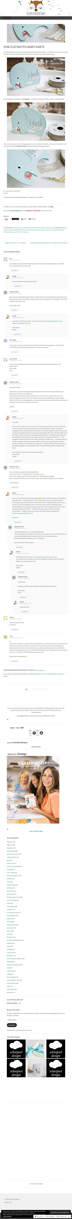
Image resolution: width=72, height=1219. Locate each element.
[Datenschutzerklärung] (55, 1068)
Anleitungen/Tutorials (13, 854)
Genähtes (10, 909)
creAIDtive (10, 879)
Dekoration (10, 888)
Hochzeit (9, 922)
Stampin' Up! (48, 230)
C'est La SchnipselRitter (13, 866)
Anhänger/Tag (11, 851)
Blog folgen (13, 1010)
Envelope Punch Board (13, 897)
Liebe (8, 934)
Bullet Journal (10, 863)
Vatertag (9, 974)
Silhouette (49, 228)
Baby (24, 228)
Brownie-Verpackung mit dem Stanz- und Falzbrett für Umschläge (49, 243)
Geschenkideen (11, 915)
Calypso (6, 230)
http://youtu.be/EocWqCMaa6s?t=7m (22, 513)
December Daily (11, 885)
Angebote (9, 848)
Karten (28, 228)
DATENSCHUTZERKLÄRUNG (12, 1199)
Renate (14, 276)
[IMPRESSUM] (55, 1049)
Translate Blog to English (36, 1184)
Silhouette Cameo (39, 230)
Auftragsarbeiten (18, 228)
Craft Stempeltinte (14, 230)
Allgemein (9, 845)
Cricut (8, 882)
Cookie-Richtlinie (7, 1216)
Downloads (10, 891)
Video (8, 986)
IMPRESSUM (7, 1202)
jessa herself (13, 359)
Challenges (10, 869)
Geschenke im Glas (12, 912)
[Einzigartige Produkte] (36, 1068)
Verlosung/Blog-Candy (13, 980)
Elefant (22, 230)
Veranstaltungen (11, 977)
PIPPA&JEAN (10, 949)
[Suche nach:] (66, 18)
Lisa (10, 258)
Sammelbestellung (15, 210)
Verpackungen (11, 983)
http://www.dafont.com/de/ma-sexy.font (45, 557)
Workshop (10, 992)
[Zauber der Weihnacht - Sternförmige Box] (35, 1049)
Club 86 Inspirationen (13, 875)
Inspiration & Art (11, 925)
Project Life (10, 952)
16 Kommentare (24, 232)
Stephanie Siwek (14, 292)
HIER (51, 206)
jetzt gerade (10, 928)
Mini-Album (10, 937)
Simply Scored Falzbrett (13, 965)
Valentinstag (10, 971)
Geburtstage (10, 906)
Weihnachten (10, 989)
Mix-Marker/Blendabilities (38, 228)
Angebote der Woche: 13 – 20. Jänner (15, 243)
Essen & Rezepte (11, 900)
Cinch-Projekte (11, 872)
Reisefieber (10, 955)
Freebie (9, 903)
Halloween (10, 918)
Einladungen (10, 894)
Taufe (8, 968)
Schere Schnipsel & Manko (14, 958)
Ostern (9, 946)
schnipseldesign (28, 230)
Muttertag (9, 943)
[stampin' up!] (16, 1068)
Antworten (14, 270)
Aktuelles (9, 842)
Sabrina (11, 617)
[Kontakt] (16, 1049)
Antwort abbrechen (40, 670)
